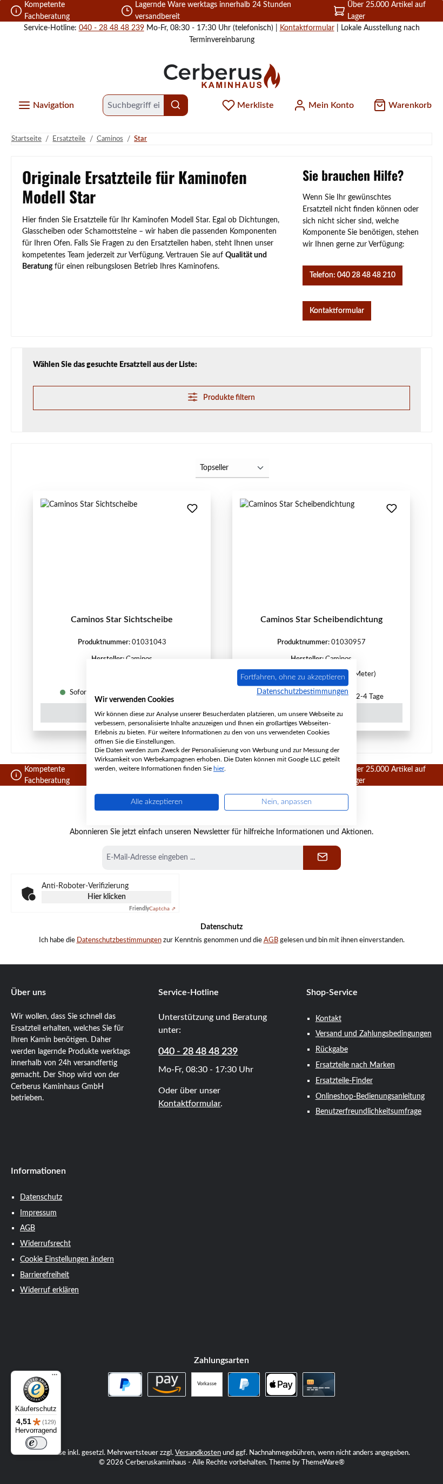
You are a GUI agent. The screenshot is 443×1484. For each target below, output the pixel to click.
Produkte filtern (228, 397)
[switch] (36, 1443)
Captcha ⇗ (152, 908)
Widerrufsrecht (45, 1244)
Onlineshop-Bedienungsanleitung (370, 1096)
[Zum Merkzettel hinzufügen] (192, 509)
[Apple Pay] (281, 1384)
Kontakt (328, 1019)
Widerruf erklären (49, 1290)
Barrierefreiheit (44, 1275)
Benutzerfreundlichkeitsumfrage (368, 1111)
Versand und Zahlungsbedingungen (374, 1034)
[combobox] (133, 105)
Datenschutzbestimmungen (119, 940)
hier (218, 768)
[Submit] (322, 858)
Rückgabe (332, 1049)
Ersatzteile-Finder (344, 1081)
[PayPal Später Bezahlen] (125, 1384)
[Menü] (54, 1377)
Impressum (38, 1213)
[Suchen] (176, 105)
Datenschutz (41, 1197)
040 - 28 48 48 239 (111, 28)
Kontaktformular (307, 28)
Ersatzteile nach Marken (355, 1065)
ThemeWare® (323, 1462)
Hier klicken (107, 897)
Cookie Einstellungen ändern (67, 1259)
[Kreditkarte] (318, 1384)
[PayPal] (244, 1384)
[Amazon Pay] (166, 1384)
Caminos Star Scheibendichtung (321, 619)
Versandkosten (198, 1452)
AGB (271, 940)
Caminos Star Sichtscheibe (122, 619)
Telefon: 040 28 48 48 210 (352, 275)
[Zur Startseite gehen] (221, 75)
